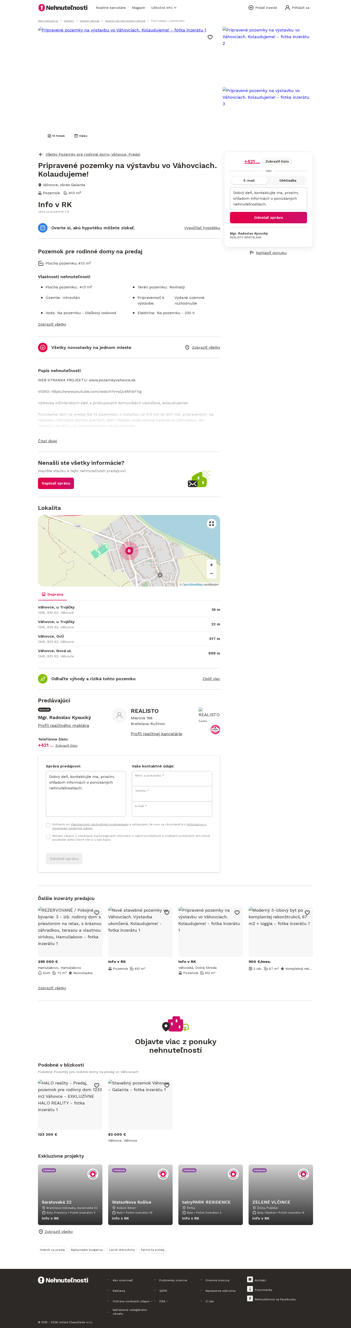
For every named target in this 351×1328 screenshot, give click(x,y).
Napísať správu (56, 483)
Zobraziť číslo (277, 161)
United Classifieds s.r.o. (76, 1322)
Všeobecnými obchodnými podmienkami (99, 824)
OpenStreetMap (192, 584)
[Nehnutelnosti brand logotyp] (63, 7)
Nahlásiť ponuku (271, 252)
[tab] (52, 594)
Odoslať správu (268, 217)
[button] (129, 441)
